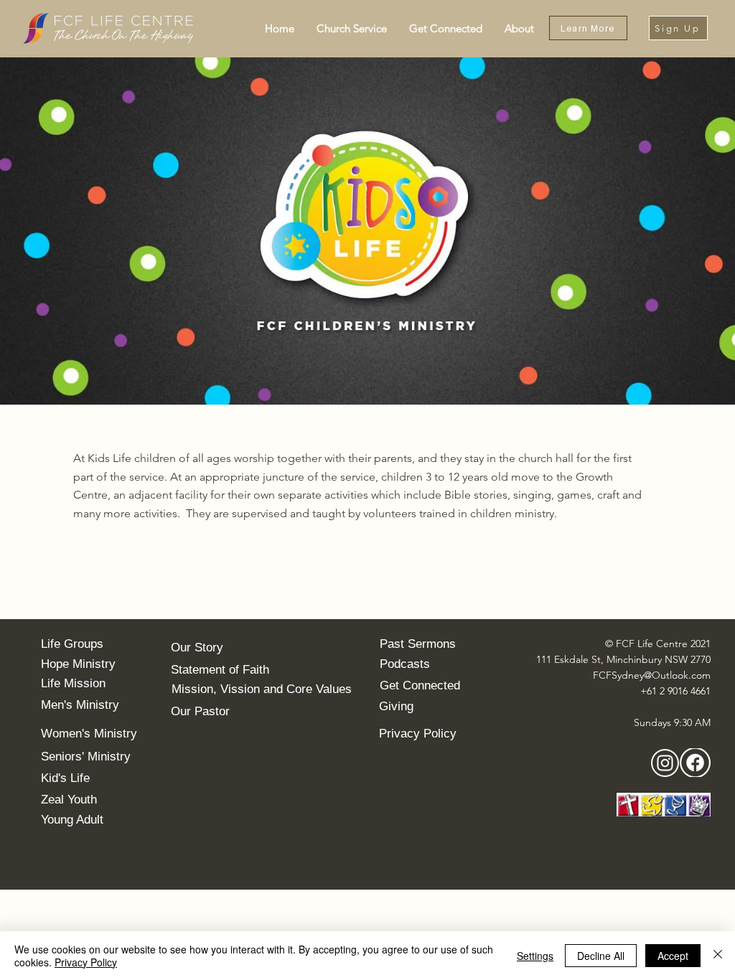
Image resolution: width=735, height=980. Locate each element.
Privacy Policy (86, 962)
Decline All (600, 955)
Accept (672, 955)
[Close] (717, 956)
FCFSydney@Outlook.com (652, 675)
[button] (351, 28)
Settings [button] (535, 955)
